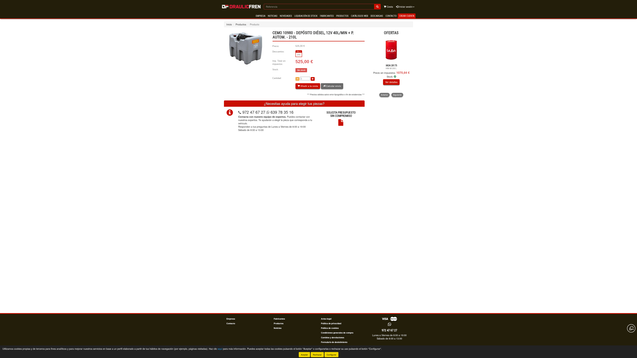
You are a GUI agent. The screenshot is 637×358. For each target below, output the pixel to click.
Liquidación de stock (306, 15)
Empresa (260, 15)
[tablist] (391, 67)
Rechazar (317, 354)
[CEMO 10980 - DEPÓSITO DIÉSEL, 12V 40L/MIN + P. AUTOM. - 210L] (245, 48)
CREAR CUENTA (406, 15)
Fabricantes (327, 15)
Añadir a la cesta (309, 86)
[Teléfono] (239, 112)
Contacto (391, 15)
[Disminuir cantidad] (297, 79)
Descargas (377, 15)
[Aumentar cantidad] (313, 79)
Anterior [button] (384, 94)
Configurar (331, 354)
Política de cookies (330, 328)
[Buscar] (377, 6)
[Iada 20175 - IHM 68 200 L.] (391, 49)
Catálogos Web (359, 15)
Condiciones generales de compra (337, 332)
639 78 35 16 (281, 112)
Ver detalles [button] (391, 82)
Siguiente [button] (397, 94)
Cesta (389, 6)
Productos (342, 15)
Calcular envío (333, 86)
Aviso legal (326, 318)
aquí (220, 348)
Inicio (229, 24)
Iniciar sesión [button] (405, 6)
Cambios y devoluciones (332, 337)
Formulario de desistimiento (334, 342)
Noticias (272, 15)
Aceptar (304, 354)
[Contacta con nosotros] (631, 328)
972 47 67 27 (253, 112)
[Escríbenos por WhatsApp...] (389, 324)
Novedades (286, 15)
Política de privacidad (331, 323)
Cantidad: (277, 78)
